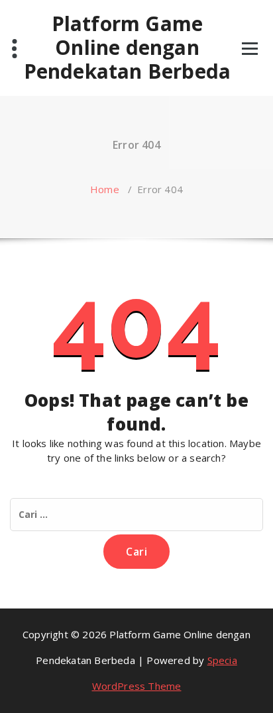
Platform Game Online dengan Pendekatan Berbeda (127, 47)
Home (104, 189)
